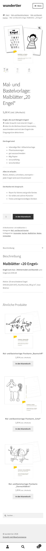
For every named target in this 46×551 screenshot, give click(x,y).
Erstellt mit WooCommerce (14, 537)
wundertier (12, 5)
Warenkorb (35, 545)
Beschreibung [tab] (8, 248)
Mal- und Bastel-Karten (20, 230)
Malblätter (32, 233)
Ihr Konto (7, 547)
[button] (39, 28)
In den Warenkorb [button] (23, 363)
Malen (39, 233)
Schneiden (7, 236)
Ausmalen (17, 233)
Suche (23, 547)
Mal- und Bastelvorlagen (20, 15)
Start (7, 15)
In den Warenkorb (23, 216)
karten (24, 233)
